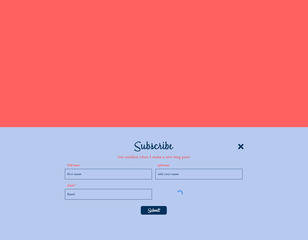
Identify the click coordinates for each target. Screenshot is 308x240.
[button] (241, 146)
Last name (163, 165)
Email (70, 185)
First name (73, 165)
